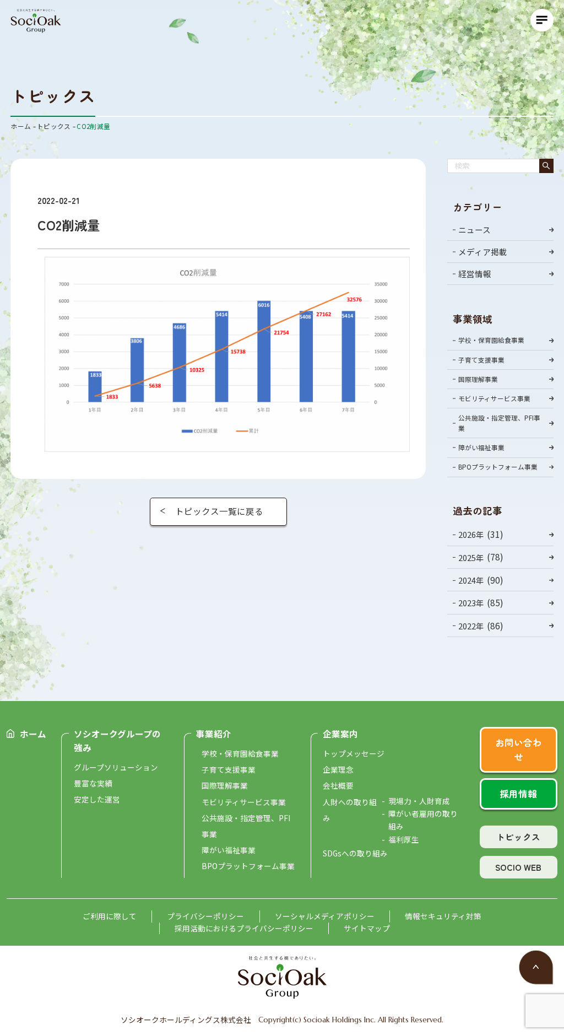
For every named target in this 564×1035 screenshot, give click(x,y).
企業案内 (340, 733)
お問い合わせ (518, 749)
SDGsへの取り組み (355, 853)
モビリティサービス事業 (494, 398)
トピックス (518, 837)
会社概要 (338, 785)
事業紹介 (213, 733)
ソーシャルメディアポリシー (325, 915)
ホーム (33, 733)
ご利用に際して (110, 915)
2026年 (471, 534)
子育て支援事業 (481, 359)
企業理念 (338, 769)
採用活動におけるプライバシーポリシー (244, 928)
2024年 (471, 580)
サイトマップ (367, 928)
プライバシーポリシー (205, 915)
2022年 (471, 626)
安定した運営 (97, 799)
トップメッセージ (353, 753)
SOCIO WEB (518, 867)
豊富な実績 (93, 783)
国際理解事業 (478, 379)
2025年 (471, 557)
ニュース (474, 229)
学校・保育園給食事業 (491, 339)
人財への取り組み (350, 809)
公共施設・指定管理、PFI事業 (499, 423)
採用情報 (518, 793)
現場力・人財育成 (419, 800)
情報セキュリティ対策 (443, 915)
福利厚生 (403, 839)
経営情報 (474, 273)
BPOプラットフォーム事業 (498, 466)
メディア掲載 (482, 251)
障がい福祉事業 (481, 447)
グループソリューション (116, 767)
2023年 (471, 603)
